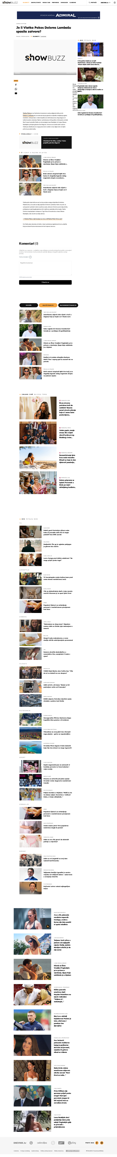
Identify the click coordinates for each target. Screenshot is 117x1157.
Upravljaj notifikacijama (73, 1151)
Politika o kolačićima (59, 1151)
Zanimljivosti (36, 2)
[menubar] (115, 2)
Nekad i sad (46, 2)
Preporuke (55, 2)
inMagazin (64, 2)
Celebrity (26, 2)
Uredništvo (16, 1151)
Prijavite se (45, 282)
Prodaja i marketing (25, 1151)
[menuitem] (115, 2)
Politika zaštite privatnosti (46, 1151)
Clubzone (73, 2)
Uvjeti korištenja (35, 1151)
